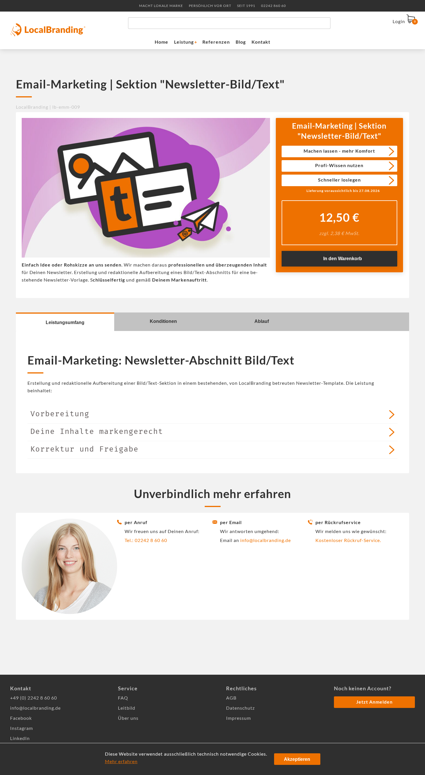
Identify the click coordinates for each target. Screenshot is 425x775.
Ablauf (261, 321)
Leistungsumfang (65, 322)
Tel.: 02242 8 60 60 (146, 540)
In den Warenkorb (342, 258)
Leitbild (126, 708)
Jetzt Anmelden (374, 701)
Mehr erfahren (121, 761)
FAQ (123, 697)
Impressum (238, 718)
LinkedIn (20, 738)
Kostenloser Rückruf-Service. (348, 540)
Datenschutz (240, 708)
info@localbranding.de (265, 540)
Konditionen (163, 321)
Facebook (21, 718)
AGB (231, 697)
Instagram (21, 728)
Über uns (128, 718)
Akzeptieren (297, 759)
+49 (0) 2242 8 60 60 (33, 697)
